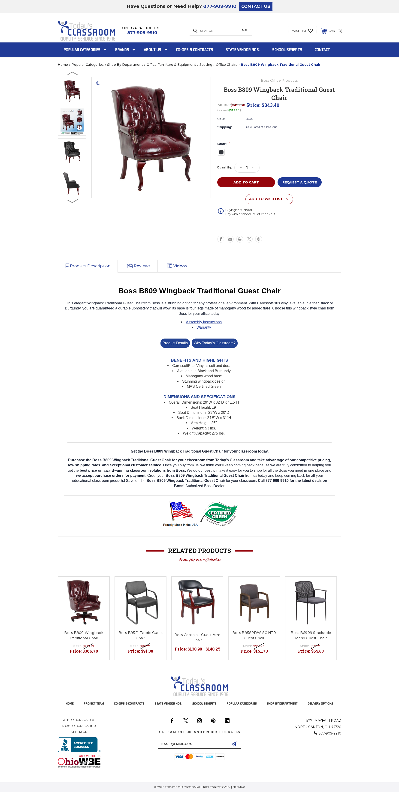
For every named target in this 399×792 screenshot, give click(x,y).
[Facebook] (220, 239)
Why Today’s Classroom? (215, 343)
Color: (224, 144)
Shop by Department (282, 703)
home (70, 703)
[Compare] (100, 598)
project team (94, 703)
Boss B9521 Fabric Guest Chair (140, 635)
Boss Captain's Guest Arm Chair (197, 637)
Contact (322, 50)
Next (72, 200)
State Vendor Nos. (243, 50)
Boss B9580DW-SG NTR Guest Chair (254, 635)
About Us (152, 50)
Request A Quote (299, 182)
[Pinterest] (258, 239)
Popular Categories (82, 50)
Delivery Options (320, 703)
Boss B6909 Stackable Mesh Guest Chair (311, 635)
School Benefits (287, 50)
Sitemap (79, 732)
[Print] (239, 239)
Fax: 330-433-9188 (79, 726)
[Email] (230, 239)
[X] (249, 239)
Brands (122, 50)
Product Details (175, 343)
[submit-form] (234, 744)
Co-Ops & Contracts (194, 50)
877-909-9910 (219, 6)
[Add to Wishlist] (100, 586)
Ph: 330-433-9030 (79, 720)
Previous (72, 73)
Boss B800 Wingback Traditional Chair (83, 635)
